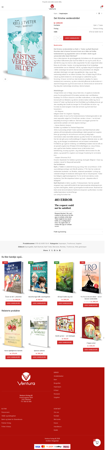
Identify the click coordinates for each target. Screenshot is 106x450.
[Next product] (101, 13)
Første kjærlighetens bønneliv (13, 351)
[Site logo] (52, 7)
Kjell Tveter (48, 247)
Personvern (6, 412)
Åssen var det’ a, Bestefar (13, 297)
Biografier (57, 383)
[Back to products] (99, 13)
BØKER (56, 372)
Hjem (55, 13)
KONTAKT (57, 409)
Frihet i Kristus (6, 426)
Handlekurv (58, 426)
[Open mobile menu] (3, 7)
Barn (55, 379)
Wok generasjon (80, 247)
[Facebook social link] (49, 250)
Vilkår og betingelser (9, 416)
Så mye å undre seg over (65, 297)
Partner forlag (6, 423)
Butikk (56, 430)
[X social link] (52, 250)
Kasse (56, 423)
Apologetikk (29, 247)
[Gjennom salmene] (39, 332)
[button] (13, 303)
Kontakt (56, 416)
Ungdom (78, 243)
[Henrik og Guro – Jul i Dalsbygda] (65, 324)
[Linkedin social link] (57, 250)
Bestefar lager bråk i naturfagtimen (39, 297)
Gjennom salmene (39, 351)
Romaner (57, 394)
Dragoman (55, 441)
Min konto (57, 419)
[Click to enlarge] (5, 79)
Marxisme (56, 247)
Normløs (63, 247)
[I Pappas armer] (91, 328)
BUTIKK (4, 409)
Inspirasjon (63, 13)
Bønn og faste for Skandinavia (12, 419)
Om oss (56, 412)
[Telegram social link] (59, 250)
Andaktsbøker (58, 376)
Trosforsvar (71, 243)
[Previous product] (96, 13)
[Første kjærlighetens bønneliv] (13, 332)
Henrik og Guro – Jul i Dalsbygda (65, 336)
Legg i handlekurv (72, 38)
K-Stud (56, 390)
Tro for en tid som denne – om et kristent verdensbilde (91, 298)
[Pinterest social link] (54, 250)
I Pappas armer (91, 343)
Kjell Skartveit (38, 247)
